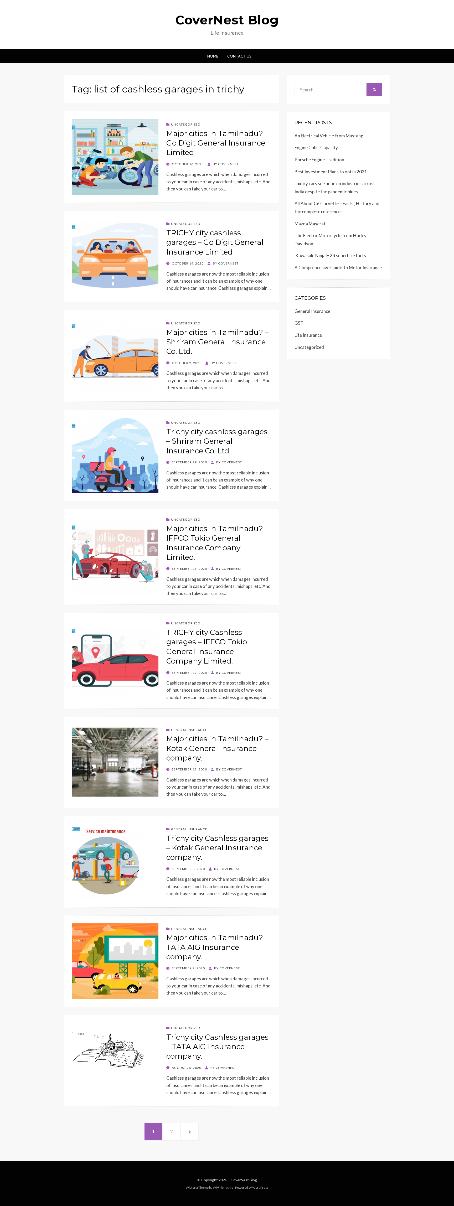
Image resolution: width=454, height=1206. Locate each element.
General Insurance (189, 730)
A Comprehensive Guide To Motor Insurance (338, 267)
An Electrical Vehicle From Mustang (329, 135)
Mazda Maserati (311, 223)
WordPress (260, 1187)
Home (212, 56)
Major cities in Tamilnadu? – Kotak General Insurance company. (217, 748)
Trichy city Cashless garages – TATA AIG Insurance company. (217, 1047)
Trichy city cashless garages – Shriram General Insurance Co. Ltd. (216, 441)
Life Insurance (308, 335)
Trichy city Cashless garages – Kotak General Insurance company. (217, 848)
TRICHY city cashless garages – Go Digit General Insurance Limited (215, 242)
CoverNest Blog (227, 20)
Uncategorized (185, 124)
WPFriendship (223, 1187)
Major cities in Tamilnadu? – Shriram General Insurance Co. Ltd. (217, 342)
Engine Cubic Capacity (316, 147)
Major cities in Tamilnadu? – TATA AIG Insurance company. (217, 947)
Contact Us (239, 56)
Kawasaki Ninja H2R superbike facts (330, 255)
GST (299, 323)
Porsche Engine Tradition (319, 159)
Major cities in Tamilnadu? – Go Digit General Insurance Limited (217, 143)
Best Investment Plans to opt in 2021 (331, 171)
